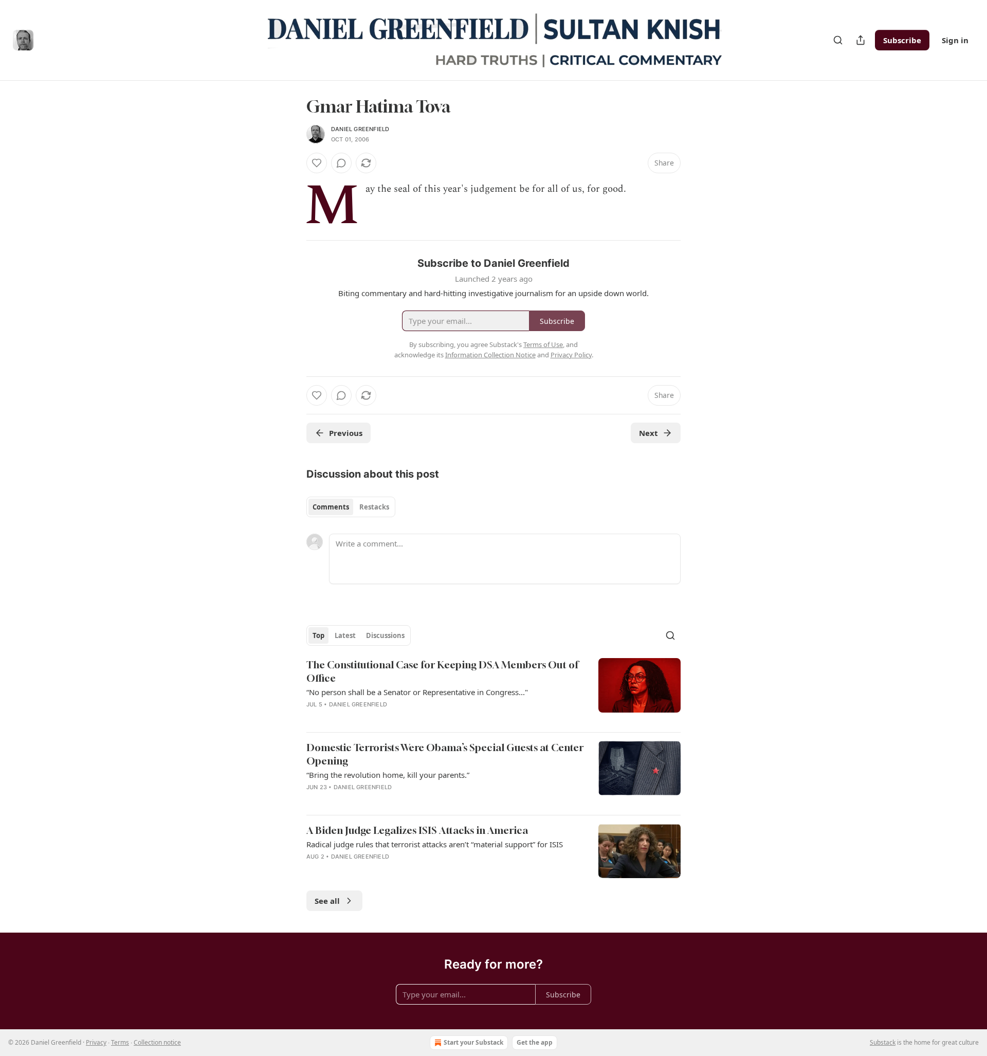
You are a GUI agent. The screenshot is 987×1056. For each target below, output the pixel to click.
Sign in (955, 40)
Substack (882, 1042)
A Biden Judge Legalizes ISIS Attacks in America (417, 830)
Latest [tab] (345, 635)
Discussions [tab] (385, 635)
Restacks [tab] (374, 507)
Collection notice (157, 1042)
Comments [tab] (331, 507)
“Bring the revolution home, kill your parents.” (387, 775)
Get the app (535, 1042)
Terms (120, 1042)
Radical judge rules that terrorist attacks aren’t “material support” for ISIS (434, 844)
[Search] (838, 40)
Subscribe (902, 40)
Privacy (96, 1042)
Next (648, 433)
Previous (345, 433)
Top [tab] (318, 635)
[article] (493, 691)
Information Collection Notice (490, 354)
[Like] (316, 163)
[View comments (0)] (341, 163)
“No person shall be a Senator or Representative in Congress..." (417, 692)
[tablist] (350, 507)
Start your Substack (473, 1042)
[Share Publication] (860, 40)
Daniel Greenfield (360, 129)
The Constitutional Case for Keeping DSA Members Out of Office (442, 671)
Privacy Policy (571, 354)
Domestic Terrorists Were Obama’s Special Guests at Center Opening (444, 754)
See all (327, 901)
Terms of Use (543, 344)
